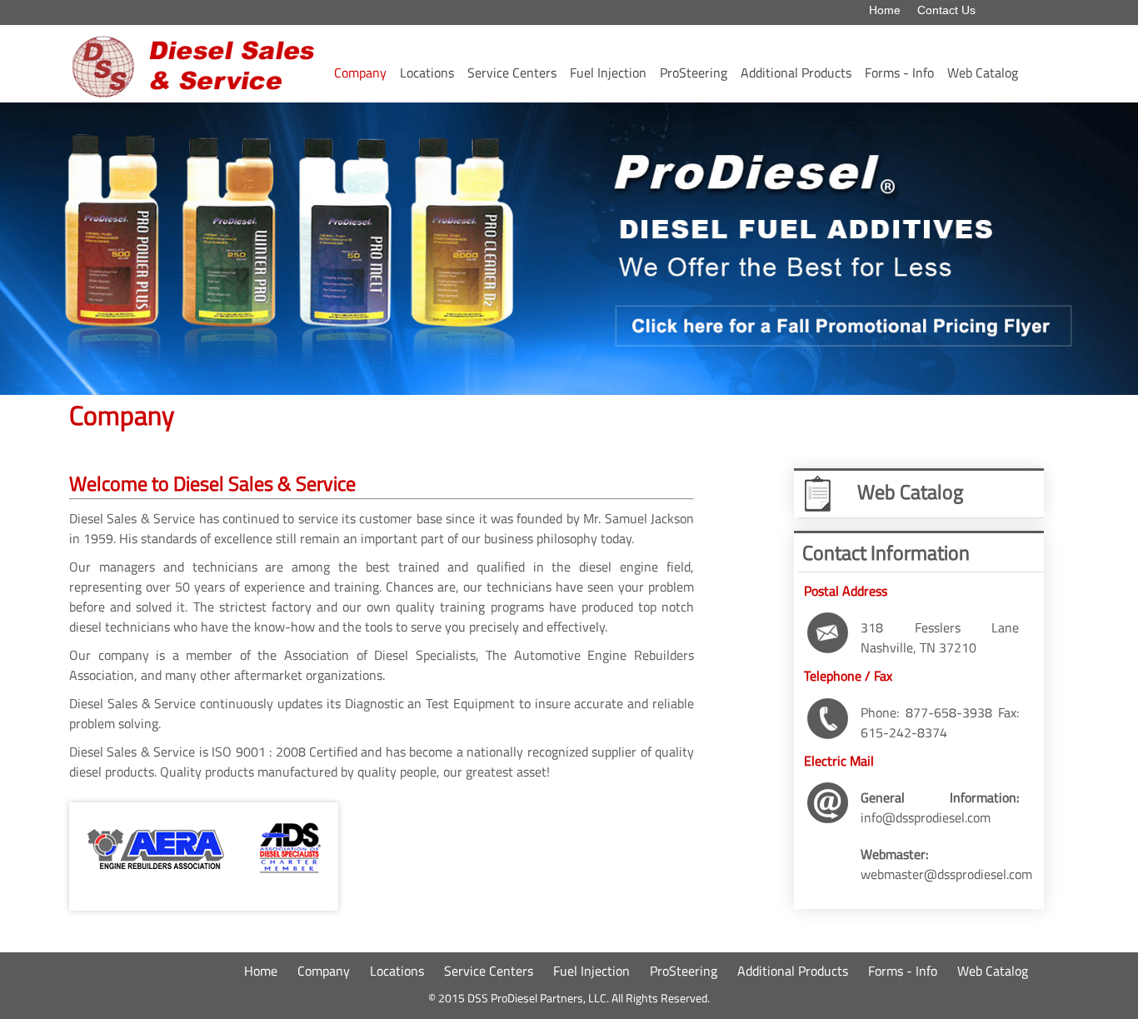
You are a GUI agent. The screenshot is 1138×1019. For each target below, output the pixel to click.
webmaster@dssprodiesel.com (946, 874)
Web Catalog (982, 72)
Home (260, 971)
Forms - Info (899, 72)
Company (360, 72)
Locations (427, 72)
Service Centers (512, 72)
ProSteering (693, 72)
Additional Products (796, 72)
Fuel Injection (608, 72)
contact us (946, 10)
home (885, 10)
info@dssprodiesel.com (926, 817)
